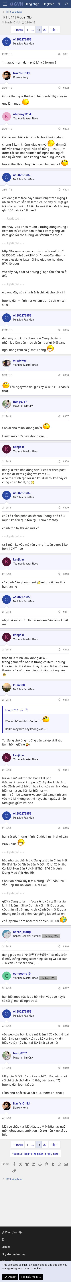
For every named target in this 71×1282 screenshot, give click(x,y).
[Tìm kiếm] (66, 4)
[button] (35, 1239)
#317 (66, 988)
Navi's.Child (12, 22)
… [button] (32, 30)
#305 (66, 330)
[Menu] (5, 4)
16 (38, 30)
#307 (66, 416)
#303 (66, 128)
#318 (66, 1026)
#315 (66, 828)
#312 (66, 649)
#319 (66, 1068)
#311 (66, 611)
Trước (19, 30)
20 (44, 30)
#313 (66, 699)
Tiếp (52, 30)
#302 (66, 87)
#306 (66, 375)
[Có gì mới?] (59, 4)
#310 (66, 574)
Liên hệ (6, 1246)
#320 (66, 1118)
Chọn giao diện (13, 1232)
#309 (66, 507)
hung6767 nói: (14, 710)
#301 (66, 54)
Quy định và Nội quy (13, 1254)
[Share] (59, 54)
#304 (66, 189)
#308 (66, 461)
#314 (66, 770)
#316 (66, 946)
